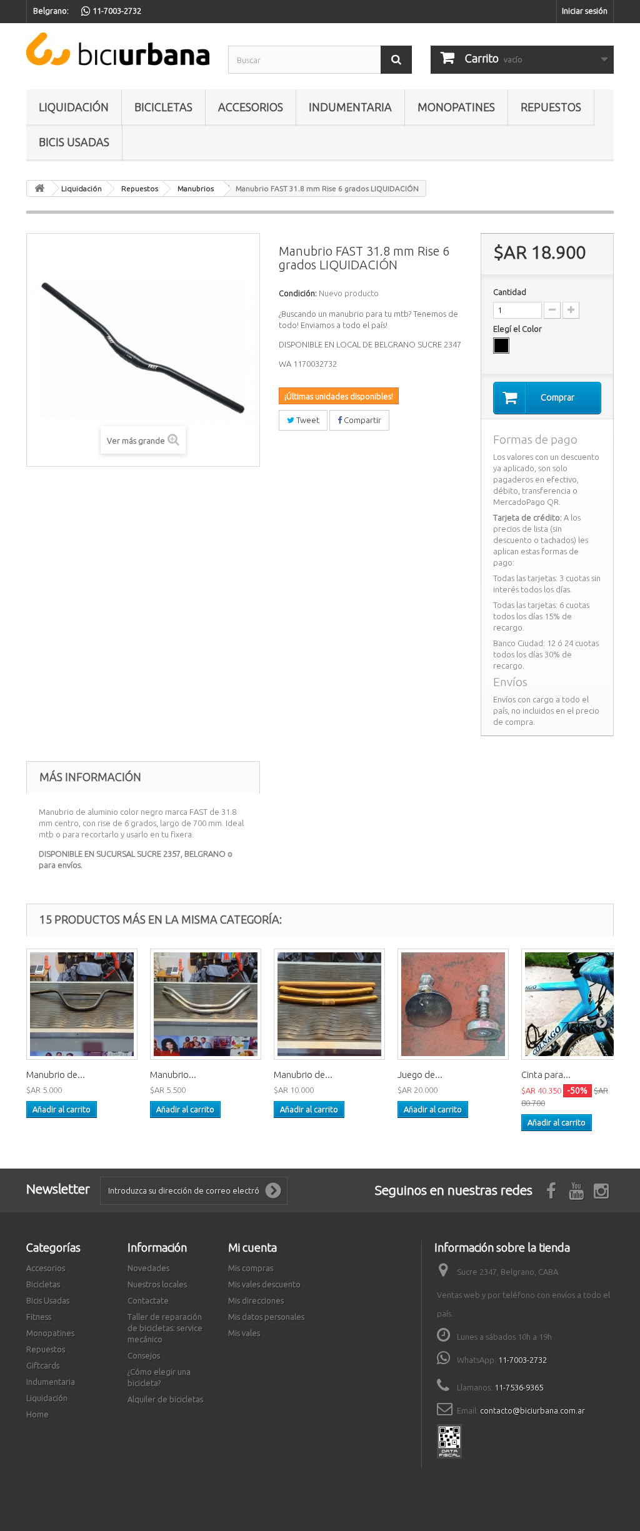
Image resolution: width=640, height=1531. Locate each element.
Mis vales (244, 1333)
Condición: (298, 293)
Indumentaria (350, 107)
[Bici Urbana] (117, 49)
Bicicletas (163, 107)
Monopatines (456, 107)
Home (37, 1414)
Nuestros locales (157, 1284)
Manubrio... (173, 1074)
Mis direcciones (256, 1300)
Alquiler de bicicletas (165, 1399)
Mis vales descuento (264, 1284)
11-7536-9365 (518, 1387)
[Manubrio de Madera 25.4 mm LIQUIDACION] (329, 1004)
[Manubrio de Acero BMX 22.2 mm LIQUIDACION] (82, 1004)
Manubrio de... (55, 1074)
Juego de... (420, 1074)
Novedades (148, 1268)
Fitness (38, 1316)
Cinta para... (546, 1074)
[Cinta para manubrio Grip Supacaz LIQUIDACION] (576, 1004)
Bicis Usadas (74, 142)
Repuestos (551, 107)
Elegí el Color (518, 328)
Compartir (361, 420)
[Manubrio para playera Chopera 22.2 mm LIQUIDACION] (205, 1004)
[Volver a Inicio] (39, 188)
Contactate (148, 1300)
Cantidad (509, 291)
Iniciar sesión (585, 10)
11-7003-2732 (522, 1359)
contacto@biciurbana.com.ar (532, 1410)
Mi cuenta (252, 1247)
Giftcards (42, 1365)
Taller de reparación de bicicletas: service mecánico (165, 1328)
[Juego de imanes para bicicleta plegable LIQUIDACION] (453, 1004)
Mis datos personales (266, 1316)
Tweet (306, 420)
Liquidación (74, 107)
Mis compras (250, 1268)
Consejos (144, 1355)
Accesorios (250, 107)
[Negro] (501, 345)
